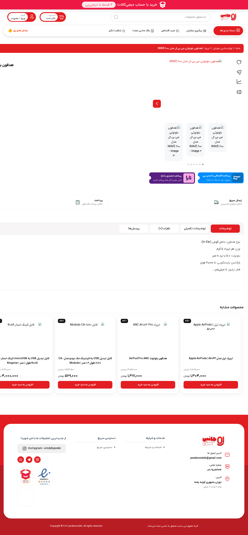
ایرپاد (207, 48)
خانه (237, 48)
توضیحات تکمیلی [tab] (195, 228)
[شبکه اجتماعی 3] (20, 459)
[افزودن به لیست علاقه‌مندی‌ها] (239, 63)
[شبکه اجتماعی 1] (37, 459)
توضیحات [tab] (225, 228)
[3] (197, 164)
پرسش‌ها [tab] (134, 228)
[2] (200, 164)
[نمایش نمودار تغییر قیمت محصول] (239, 81)
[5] (191, 164)
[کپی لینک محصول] (239, 72)
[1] (203, 164)
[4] (194, 164)
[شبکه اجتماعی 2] (29, 459)
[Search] (116, 17)
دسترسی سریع (104, 447)
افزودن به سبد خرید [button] (210, 384)
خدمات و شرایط (153, 447)
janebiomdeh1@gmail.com (205, 458)
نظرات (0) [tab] (164, 228)
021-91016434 (214, 470)
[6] (188, 164)
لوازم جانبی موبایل (222, 48)
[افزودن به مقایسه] (239, 93)
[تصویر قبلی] (157, 104)
